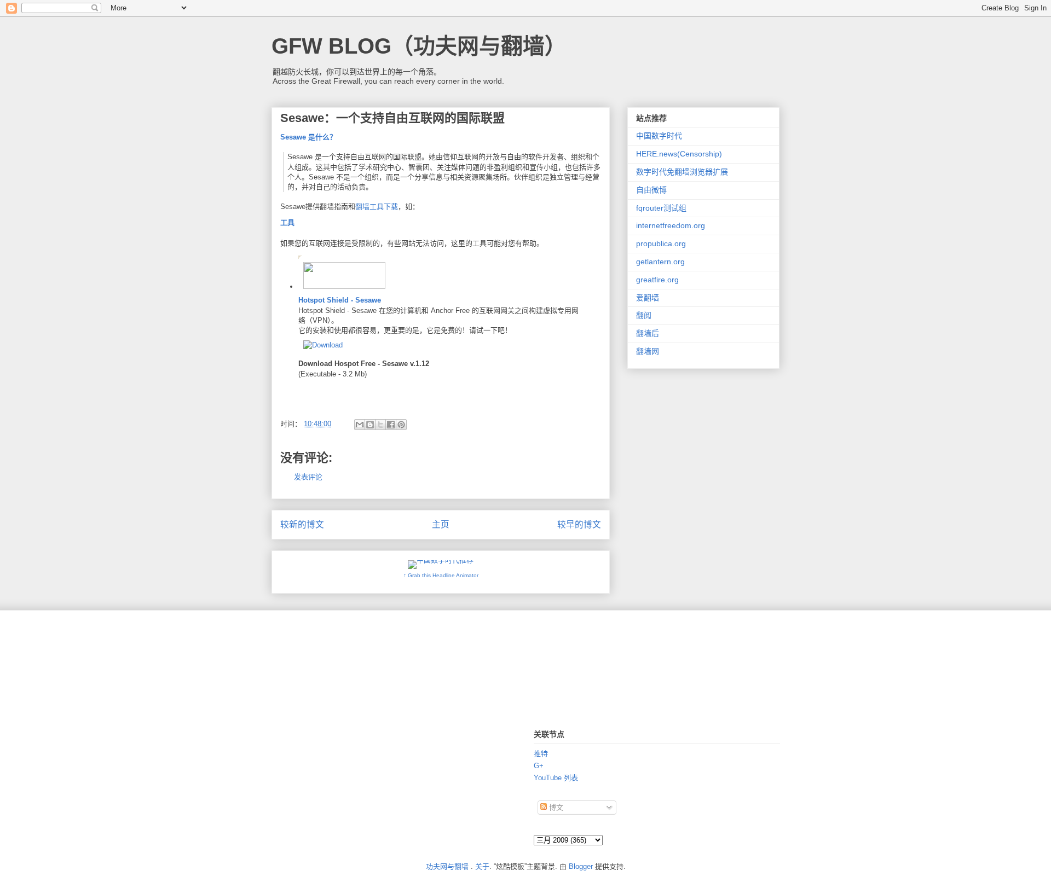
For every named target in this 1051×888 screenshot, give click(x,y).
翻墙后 (647, 333)
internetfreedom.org (670, 225)
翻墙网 (647, 351)
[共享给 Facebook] (390, 424)
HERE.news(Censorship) (679, 153)
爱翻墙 (647, 297)
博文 (555, 807)
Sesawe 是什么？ (308, 137)
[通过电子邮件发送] (359, 424)
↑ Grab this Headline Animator (440, 575)
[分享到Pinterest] (401, 424)
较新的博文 (302, 524)
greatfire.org (657, 279)
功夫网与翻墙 (447, 866)
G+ (539, 766)
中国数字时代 (659, 135)
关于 (482, 866)
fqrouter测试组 (661, 208)
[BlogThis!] (370, 424)
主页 (440, 524)
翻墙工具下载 (376, 206)
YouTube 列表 (556, 778)
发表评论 (308, 477)
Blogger (581, 866)
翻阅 (643, 315)
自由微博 (651, 189)
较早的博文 (579, 524)
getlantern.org (660, 261)
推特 (541, 754)
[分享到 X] (380, 424)
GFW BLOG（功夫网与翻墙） (419, 46)
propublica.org (661, 243)
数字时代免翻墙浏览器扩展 (682, 171)
